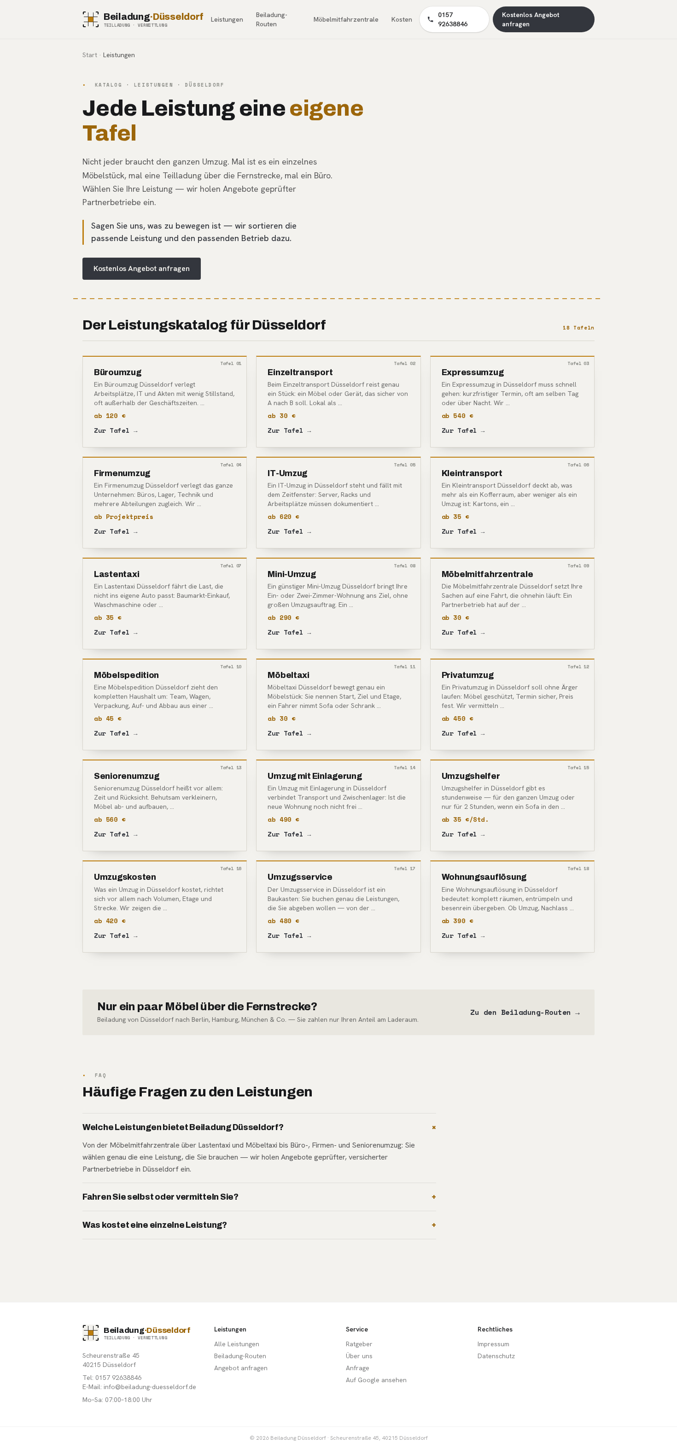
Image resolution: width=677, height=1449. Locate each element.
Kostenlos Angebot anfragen (141, 268)
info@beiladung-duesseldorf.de (150, 1387)
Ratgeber (359, 1344)
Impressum (493, 1344)
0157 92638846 (452, 19)
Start (89, 55)
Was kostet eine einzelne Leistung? (259, 1225)
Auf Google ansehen (376, 1380)
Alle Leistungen (236, 1344)
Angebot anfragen (241, 1368)
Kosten (401, 19)
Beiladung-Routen (271, 19)
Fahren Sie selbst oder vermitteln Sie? (259, 1196)
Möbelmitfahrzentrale (346, 19)
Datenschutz (496, 1356)
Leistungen (227, 19)
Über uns (359, 1356)
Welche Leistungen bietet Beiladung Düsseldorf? (259, 1127)
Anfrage (357, 1368)
